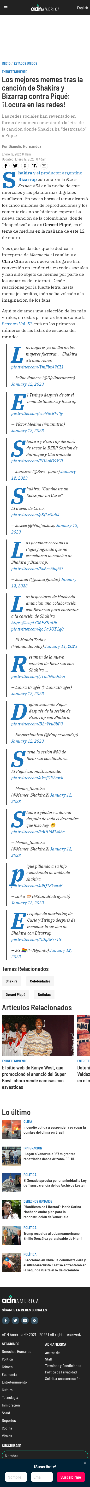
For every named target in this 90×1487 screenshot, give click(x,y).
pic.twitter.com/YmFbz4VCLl (37, 367)
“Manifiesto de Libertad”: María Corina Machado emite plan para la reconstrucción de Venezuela (52, 1211)
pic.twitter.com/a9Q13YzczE (36, 885)
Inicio (6, 63)
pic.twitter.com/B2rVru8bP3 (37, 724)
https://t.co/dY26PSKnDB (34, 622)
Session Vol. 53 (17, 324)
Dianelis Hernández (25, 146)
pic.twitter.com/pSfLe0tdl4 (35, 514)
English (82, 7)
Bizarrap (27, 179)
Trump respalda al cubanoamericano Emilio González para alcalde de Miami (53, 1235)
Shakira (12, 981)
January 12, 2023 (27, 384)
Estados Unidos (25, 63)
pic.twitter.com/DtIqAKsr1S (36, 939)
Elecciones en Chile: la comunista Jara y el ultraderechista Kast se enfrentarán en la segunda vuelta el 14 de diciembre (55, 1264)
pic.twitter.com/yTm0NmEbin (38, 676)
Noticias (44, 994)
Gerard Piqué (15, 994)
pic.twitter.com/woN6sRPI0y (37, 413)
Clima (28, 1122)
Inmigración (33, 1148)
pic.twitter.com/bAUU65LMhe (38, 831)
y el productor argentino (50, 173)
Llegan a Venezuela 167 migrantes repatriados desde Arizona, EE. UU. (50, 1156)
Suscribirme (70, 1477)
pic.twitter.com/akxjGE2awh (37, 778)
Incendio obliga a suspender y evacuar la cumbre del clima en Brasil (55, 1129)
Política (30, 1175)
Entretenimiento (14, 72)
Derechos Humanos (38, 1201)
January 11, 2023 (61, 646)
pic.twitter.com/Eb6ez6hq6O (37, 568)
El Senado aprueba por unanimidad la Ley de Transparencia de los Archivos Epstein (55, 1183)
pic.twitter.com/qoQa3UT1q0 (37, 629)
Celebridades (40, 981)
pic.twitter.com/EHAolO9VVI (37, 461)
